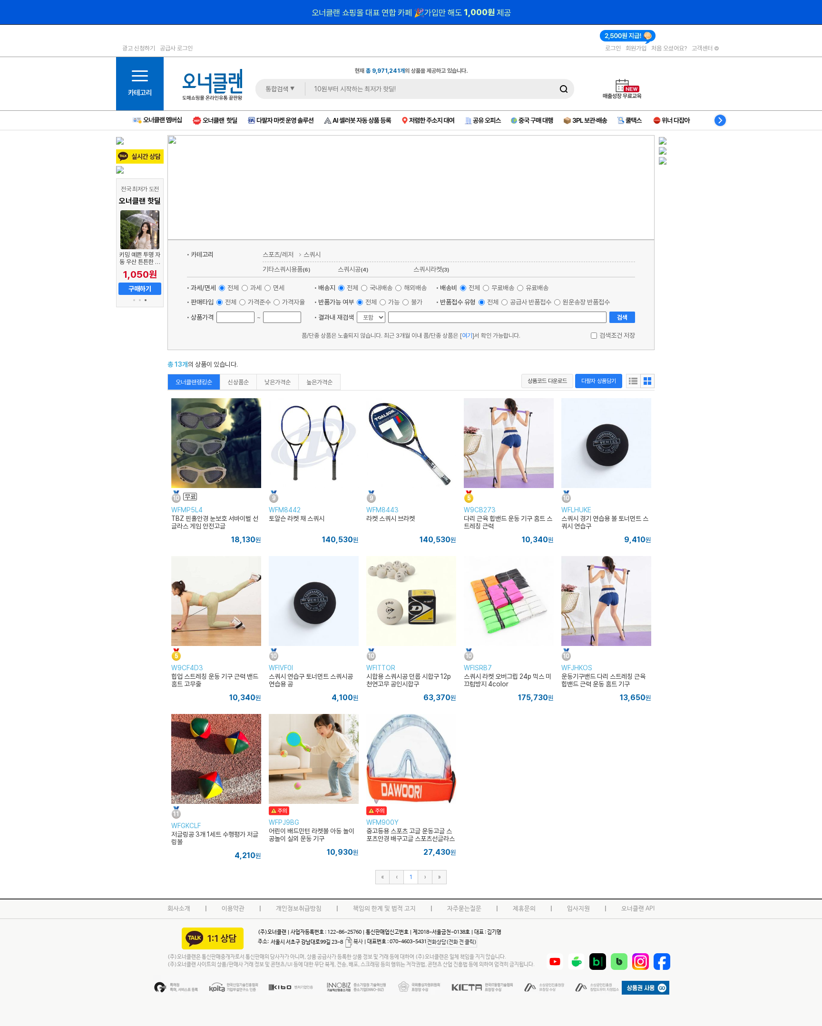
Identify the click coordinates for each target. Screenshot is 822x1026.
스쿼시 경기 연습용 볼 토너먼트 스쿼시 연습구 (604, 522)
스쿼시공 (353, 269)
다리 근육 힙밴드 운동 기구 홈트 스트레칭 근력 (508, 522)
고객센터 (703, 48)
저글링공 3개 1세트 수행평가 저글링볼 (214, 838)
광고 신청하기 (138, 48)
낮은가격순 (277, 382)
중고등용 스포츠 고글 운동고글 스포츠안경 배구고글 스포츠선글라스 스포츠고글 (410, 838)
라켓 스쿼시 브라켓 (390, 518)
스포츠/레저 (278, 254)
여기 (467, 335)
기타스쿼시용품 (286, 269)
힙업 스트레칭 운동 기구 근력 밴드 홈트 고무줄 (214, 680)
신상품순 (238, 382)
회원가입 (636, 48)
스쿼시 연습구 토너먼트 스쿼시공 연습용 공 (311, 680)
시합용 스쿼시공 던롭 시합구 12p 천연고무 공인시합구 (408, 680)
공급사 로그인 (176, 48)
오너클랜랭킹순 (194, 382)
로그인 (613, 48)
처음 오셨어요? (669, 48)
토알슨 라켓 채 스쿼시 (296, 518)
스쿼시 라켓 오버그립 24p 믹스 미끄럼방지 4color (507, 680)
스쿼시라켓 (431, 269)
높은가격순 (319, 382)
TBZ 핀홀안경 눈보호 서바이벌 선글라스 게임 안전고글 (214, 522)
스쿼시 (312, 254)
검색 (622, 317)
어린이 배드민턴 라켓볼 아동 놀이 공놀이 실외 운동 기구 (311, 834)
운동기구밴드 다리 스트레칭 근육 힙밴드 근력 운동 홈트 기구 (603, 680)
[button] (134, 300)
